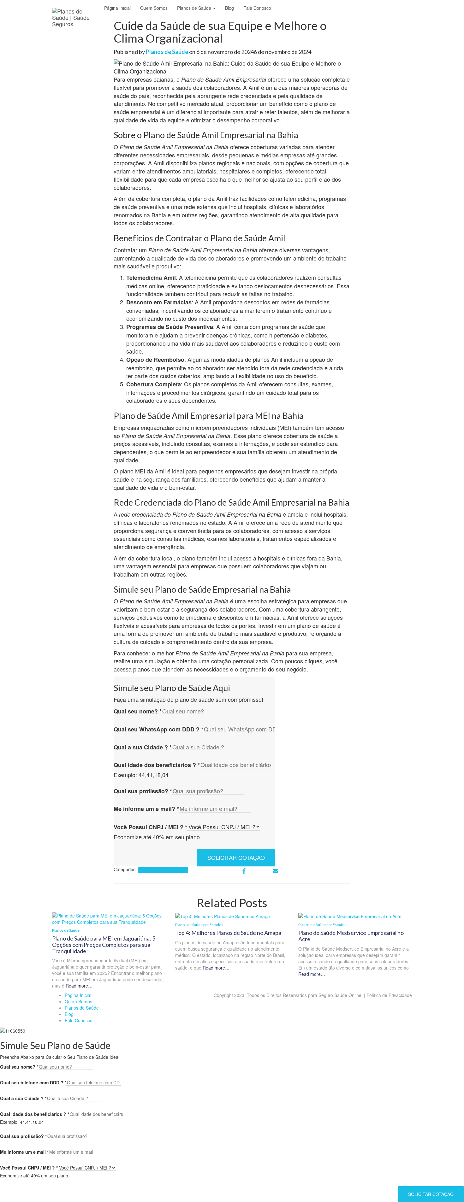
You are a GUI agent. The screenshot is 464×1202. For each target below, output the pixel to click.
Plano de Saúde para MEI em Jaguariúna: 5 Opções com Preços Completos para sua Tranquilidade (103, 944)
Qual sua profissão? (143, 791)
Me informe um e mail (24, 1152)
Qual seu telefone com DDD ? (33, 1082)
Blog (229, 8)
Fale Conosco (257, 8)
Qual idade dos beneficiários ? (157, 765)
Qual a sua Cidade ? (143, 747)
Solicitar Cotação (236, 857)
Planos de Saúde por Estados (163, 869)
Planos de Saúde (194, 8)
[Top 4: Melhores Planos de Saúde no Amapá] (222, 915)
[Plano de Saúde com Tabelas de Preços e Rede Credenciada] (75, 11)
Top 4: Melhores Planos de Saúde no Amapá (228, 932)
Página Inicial (117, 8)
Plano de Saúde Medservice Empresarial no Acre (351, 935)
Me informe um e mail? (146, 809)
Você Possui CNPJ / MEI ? (150, 827)
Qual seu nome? (138, 711)
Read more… (78, 985)
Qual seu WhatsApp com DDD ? (158, 729)
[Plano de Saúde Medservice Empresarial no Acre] (350, 915)
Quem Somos (154, 8)
